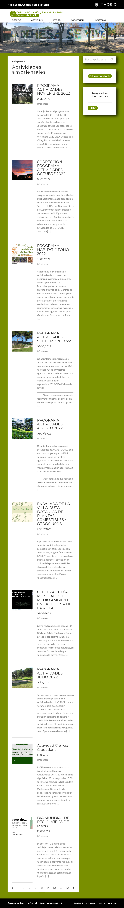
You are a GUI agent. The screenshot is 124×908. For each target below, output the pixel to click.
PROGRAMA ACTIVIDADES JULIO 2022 (50, 673)
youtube (112, 903)
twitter (102, 903)
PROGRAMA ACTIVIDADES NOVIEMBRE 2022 (53, 89)
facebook (78, 903)
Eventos (57, 20)
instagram (91, 903)
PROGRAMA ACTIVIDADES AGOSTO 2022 (50, 424)
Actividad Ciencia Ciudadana (52, 747)
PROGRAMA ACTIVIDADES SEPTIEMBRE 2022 (54, 337)
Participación (77, 20)
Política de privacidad (51, 903)
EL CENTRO (16, 20)
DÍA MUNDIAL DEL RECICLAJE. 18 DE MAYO (54, 822)
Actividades (36, 20)
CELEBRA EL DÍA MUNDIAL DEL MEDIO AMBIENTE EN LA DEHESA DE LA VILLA (54, 600)
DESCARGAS (100, 20)
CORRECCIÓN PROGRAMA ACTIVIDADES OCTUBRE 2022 (51, 168)
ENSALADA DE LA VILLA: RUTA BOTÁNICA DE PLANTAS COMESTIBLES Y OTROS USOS (53, 514)
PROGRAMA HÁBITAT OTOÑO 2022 (53, 249)
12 (67, 888)
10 (54, 888)
